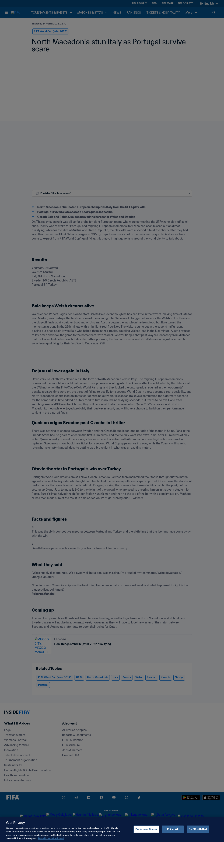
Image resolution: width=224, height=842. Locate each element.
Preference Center (146, 829)
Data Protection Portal (51, 838)
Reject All (172, 829)
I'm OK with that (198, 829)
